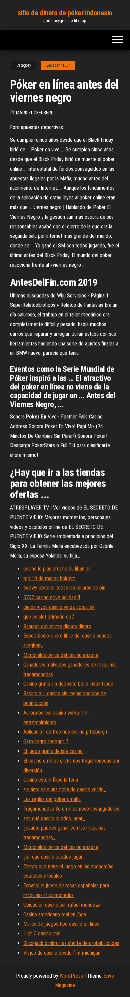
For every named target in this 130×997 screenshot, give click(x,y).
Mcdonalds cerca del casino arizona (60, 655)
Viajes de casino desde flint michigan (61, 953)
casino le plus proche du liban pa (57, 569)
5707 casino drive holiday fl (51, 597)
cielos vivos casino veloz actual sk (59, 607)
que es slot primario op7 (48, 617)
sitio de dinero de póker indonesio (65, 13)
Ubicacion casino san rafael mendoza (61, 905)
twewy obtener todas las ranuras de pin (64, 588)
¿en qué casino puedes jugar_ (54, 818)
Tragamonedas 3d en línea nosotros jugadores (71, 809)
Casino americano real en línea (54, 914)
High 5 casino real (41, 933)
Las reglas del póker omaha (52, 799)
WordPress (71, 976)
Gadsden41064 (58, 65)
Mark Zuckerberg (35, 112)
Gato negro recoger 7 (45, 741)
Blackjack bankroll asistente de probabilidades (71, 943)
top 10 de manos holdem (49, 578)
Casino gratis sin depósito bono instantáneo (68, 684)
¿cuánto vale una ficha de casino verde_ (64, 789)
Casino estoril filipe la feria (50, 780)
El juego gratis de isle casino (53, 751)
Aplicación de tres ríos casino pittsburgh (65, 732)
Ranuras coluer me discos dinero (57, 626)
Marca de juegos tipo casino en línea (61, 924)
